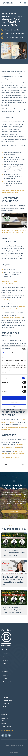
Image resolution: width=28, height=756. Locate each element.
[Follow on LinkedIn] (2, 735)
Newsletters (6, 685)
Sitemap (16, 752)
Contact (5, 707)
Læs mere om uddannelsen (10, 457)
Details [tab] (14, 352)
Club (4, 663)
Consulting (6, 660)
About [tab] (23, 352)
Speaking (5, 654)
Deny (14, 406)
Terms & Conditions (8, 750)
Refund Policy (18, 750)
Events (5, 678)
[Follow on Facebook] (6, 735)
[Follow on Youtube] (9, 735)
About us (5, 697)
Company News (7, 700)
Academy (5, 657)
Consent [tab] (5, 352)
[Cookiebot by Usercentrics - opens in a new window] (20, 349)
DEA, (17, 451)
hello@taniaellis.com (7, 730)
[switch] (24, 382)
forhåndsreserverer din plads (13, 318)
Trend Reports (7, 682)
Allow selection (14, 402)
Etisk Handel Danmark (16, 454)
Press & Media (7, 703)
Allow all (14, 397)
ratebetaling (5, 300)
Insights (5, 675)
